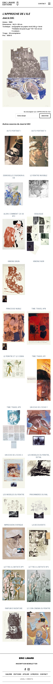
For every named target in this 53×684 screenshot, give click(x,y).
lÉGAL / (23, 679)
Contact (42, 4)
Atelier (26, 674)
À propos (34, 674)
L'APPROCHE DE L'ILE (44, 112)
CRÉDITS (29, 679)
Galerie (8, 674)
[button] (49, 3)
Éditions (17, 674)
